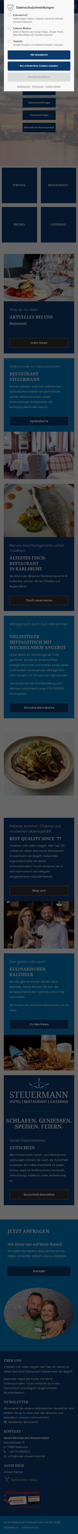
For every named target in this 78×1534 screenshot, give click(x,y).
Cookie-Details (53, 86)
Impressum (37, 86)
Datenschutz (23, 86)
